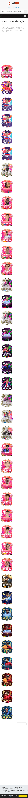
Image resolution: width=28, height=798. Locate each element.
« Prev (19, 723)
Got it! (23, 795)
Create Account (16, 7)
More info (12, 796)
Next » (24, 723)
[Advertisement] (14, 47)
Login (9, 7)
